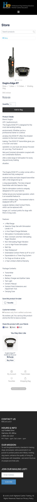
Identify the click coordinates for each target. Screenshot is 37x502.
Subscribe (8, 482)
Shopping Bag (25, 381)
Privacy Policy (28, 498)
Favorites (11, 381)
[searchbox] (18, 31)
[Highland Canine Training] (18, 5)
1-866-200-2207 (7, 436)
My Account (11, 374)
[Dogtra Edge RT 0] (18, 62)
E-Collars (20, 86)
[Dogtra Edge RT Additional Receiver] (10, 343)
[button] (9, 303)
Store (4, 86)
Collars (11, 86)
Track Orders (25, 374)
